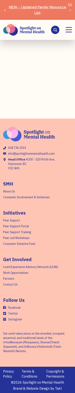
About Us (9, 191)
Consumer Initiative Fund (19, 244)
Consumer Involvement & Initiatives (26, 197)
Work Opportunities (15, 273)
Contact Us (10, 284)
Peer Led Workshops (16, 238)
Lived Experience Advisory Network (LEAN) (30, 267)
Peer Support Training (17, 232)
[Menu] (69, 29)
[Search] (55, 30)
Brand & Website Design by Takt (37, 388)
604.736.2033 (17, 148)
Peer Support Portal (16, 226)
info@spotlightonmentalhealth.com (31, 153)
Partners (8, 279)
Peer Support (11, 220)
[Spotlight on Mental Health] (24, 30)
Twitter (13, 313)
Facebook (14, 308)
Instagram (15, 319)
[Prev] (5, 10)
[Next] (70, 10)
